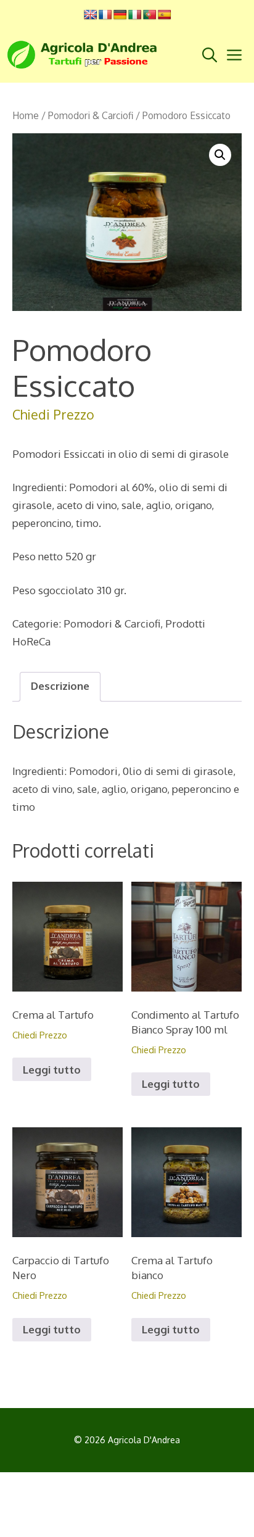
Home (25, 115)
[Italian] (135, 15)
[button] (220, 155)
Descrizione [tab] (60, 685)
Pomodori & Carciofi (90, 115)
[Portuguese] (150, 15)
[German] (120, 15)
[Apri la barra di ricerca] (212, 55)
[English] (90, 15)
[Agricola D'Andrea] (85, 55)
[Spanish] (164, 15)
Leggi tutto (52, 1069)
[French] (105, 15)
